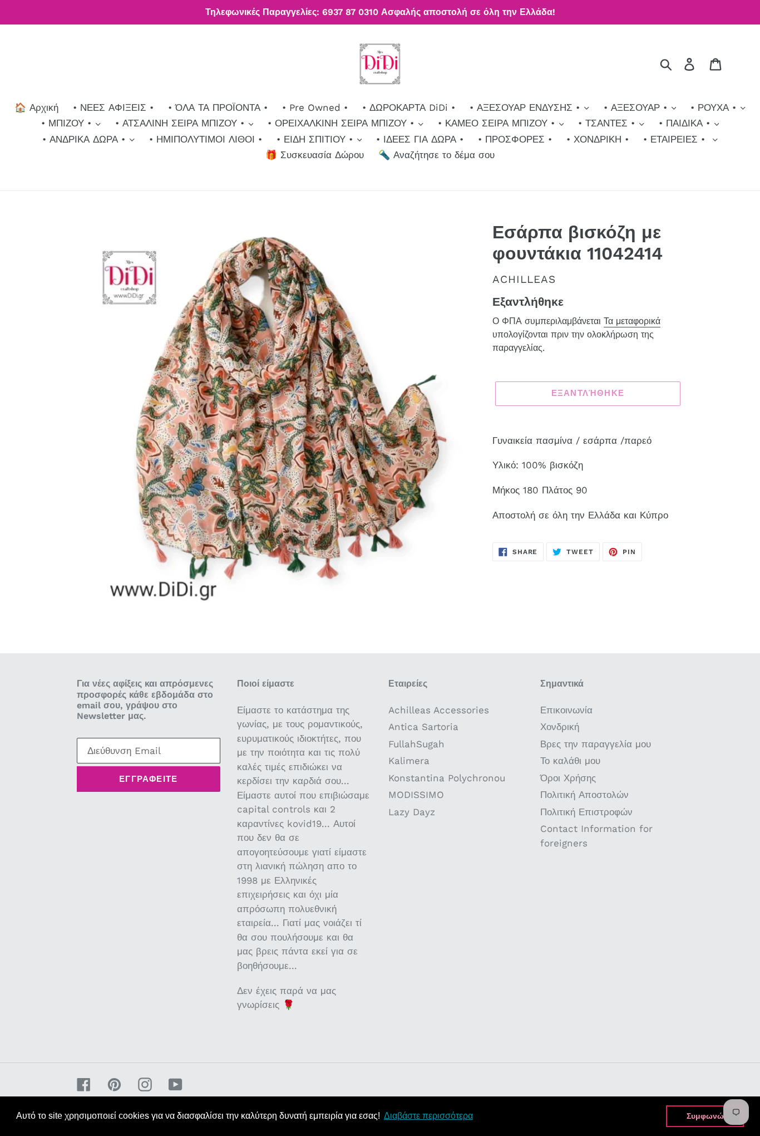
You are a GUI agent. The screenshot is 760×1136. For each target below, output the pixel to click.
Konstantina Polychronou (446, 778)
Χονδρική (559, 726)
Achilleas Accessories (438, 710)
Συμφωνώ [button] (705, 1115)
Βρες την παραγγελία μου (595, 744)
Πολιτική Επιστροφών (586, 811)
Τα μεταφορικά (632, 321)
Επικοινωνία (566, 710)
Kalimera (409, 760)
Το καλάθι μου (570, 760)
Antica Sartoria (423, 726)
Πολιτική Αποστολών (584, 794)
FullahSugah (416, 744)
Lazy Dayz (411, 811)
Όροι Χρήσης (568, 778)
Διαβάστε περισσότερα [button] (428, 1115)
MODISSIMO (416, 794)
